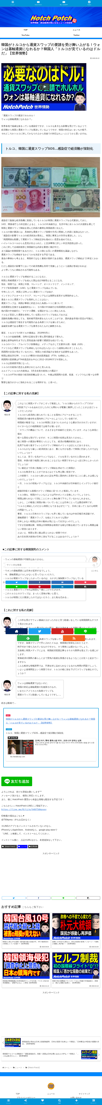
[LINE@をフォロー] (85, 631)
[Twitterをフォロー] (40, 631)
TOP (18, 1094)
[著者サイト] (17, 631)
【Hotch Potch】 (10, 846)
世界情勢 (34, 846)
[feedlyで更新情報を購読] (28, 638)
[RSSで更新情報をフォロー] (74, 638)
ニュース (23, 846)
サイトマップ (84, 1094)
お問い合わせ (76, 1098)
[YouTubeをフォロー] (62, 631)
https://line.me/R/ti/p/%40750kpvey (23, 809)
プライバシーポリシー (26, 1098)
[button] (94, 565)
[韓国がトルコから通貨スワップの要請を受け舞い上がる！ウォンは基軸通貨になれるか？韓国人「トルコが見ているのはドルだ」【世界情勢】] (62, 582)
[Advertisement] (51, 873)
